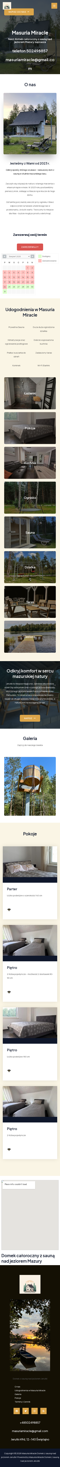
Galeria (18, 1394)
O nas (17, 1386)
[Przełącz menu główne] (54, 6)
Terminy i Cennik (22, 1401)
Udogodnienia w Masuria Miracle (30, 1390)
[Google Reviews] (43, 1411)
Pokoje (18, 1397)
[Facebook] (17, 1411)
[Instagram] (34, 1411)
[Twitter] (25, 1411)
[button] (7, 786)
